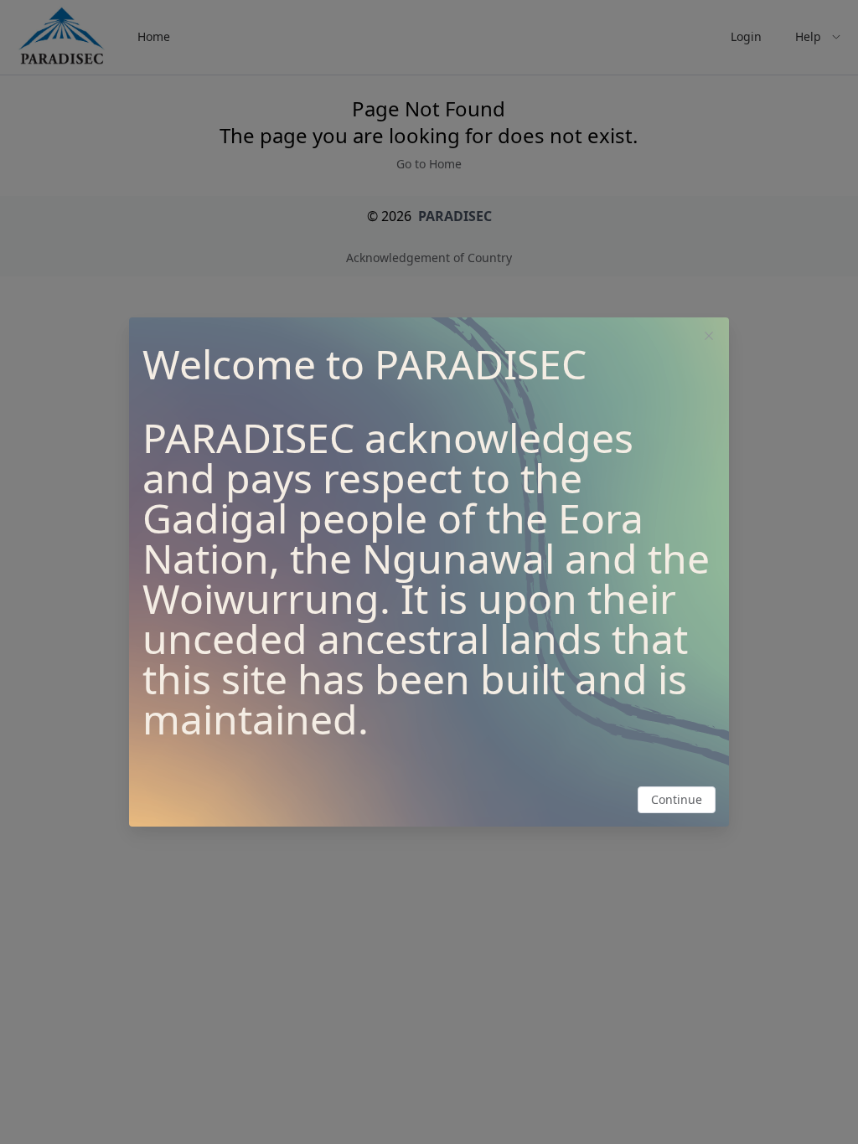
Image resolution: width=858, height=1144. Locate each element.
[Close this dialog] (709, 337)
